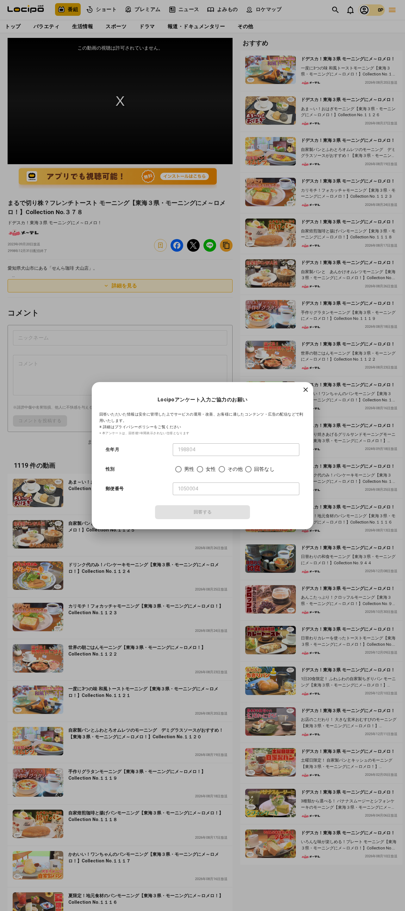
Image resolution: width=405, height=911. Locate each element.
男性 (189, 469)
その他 (235, 469)
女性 (211, 469)
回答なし (264, 469)
